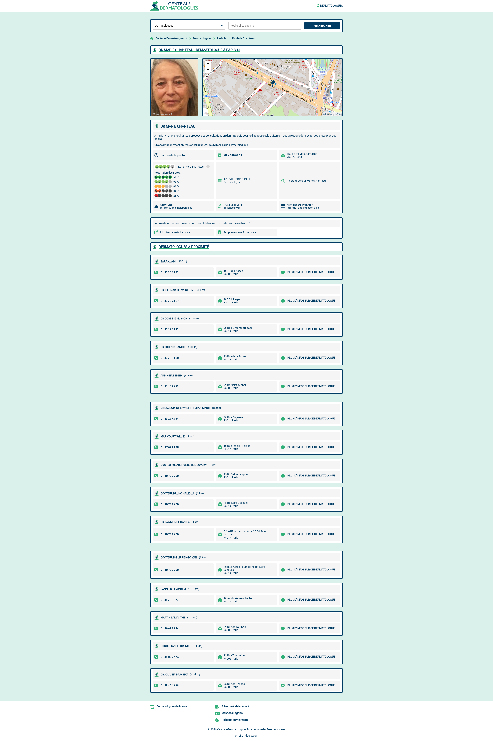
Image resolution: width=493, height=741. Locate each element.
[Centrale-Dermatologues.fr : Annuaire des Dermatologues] (174, 6)
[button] (272, 83)
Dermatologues (331, 5)
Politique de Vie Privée (235, 719)
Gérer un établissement (235, 706)
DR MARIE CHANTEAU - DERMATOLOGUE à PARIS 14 (199, 50)
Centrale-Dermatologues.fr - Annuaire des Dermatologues (251, 729)
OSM (339, 114)
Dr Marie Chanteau (243, 38)
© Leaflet (327, 114)
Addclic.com (251, 735)
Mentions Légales (232, 713)
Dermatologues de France (172, 706)
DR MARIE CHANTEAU (178, 126)
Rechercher (322, 25)
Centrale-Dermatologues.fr (171, 38)
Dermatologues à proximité (184, 247)
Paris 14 (222, 38)
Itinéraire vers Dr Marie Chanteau (306, 180)
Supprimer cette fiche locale (240, 232)
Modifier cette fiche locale (175, 232)
